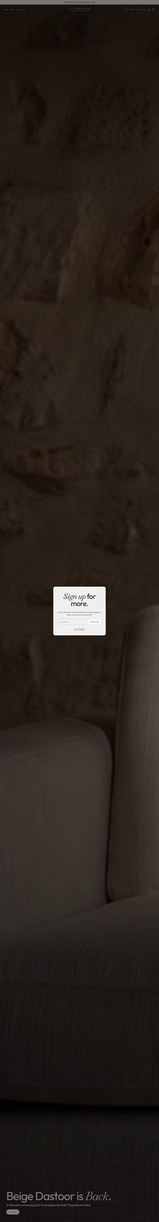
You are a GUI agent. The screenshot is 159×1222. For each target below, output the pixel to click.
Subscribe (94, 622)
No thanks (79, 629)
